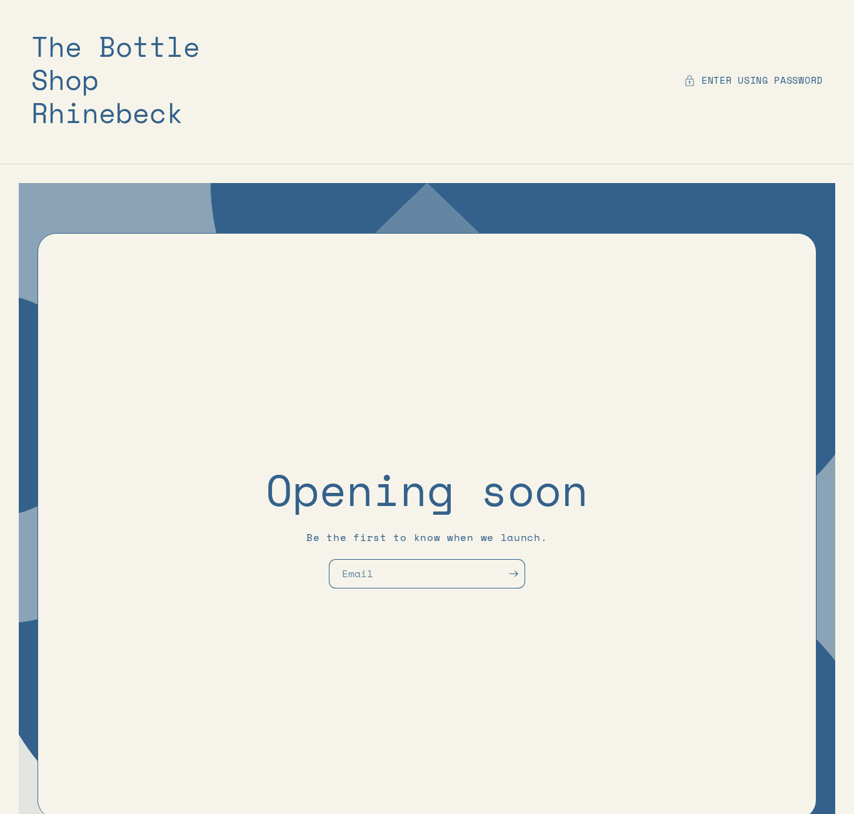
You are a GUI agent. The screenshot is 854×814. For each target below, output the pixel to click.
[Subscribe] (517, 573)
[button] (753, 80)
